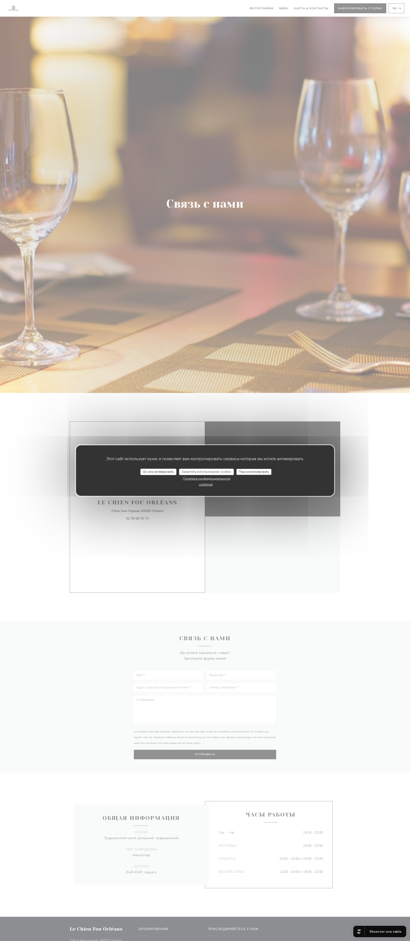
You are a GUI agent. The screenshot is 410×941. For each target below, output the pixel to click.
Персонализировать (254, 471)
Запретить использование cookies (206, 471)
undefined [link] (206, 484)
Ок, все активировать (158, 471)
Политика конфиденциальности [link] (206, 479)
